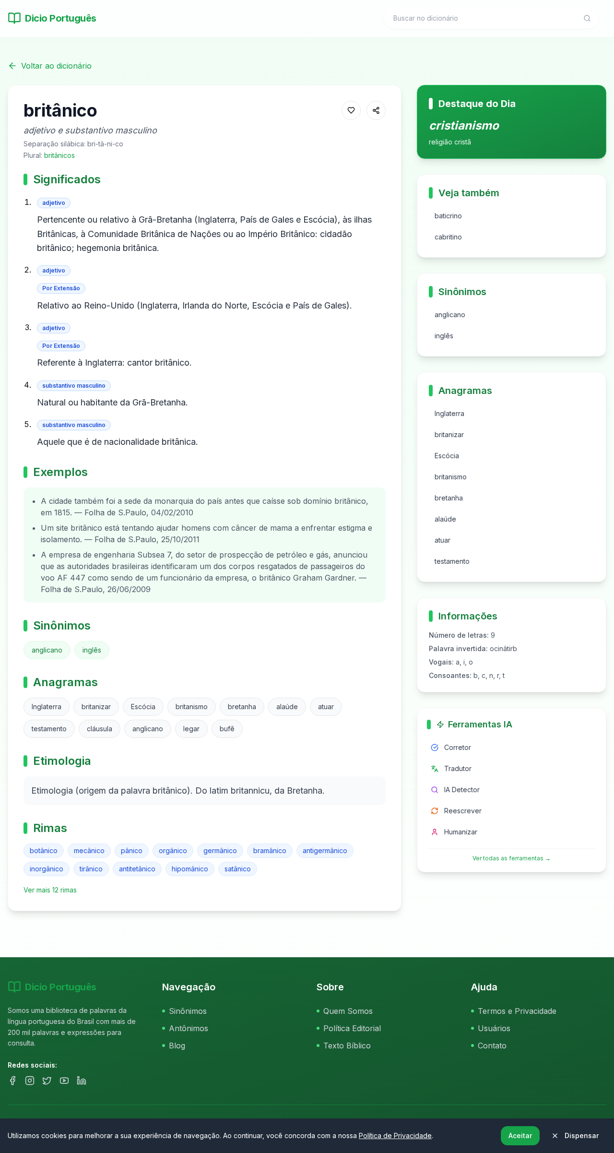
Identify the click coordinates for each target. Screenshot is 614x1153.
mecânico (89, 850)
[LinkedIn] (81, 1080)
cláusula (99, 729)
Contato (492, 1045)
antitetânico (137, 869)
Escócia (143, 706)
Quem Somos (348, 1011)
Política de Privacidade (395, 1135)
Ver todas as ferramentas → (511, 858)
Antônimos (188, 1028)
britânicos (59, 155)
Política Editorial (352, 1028)
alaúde (287, 706)
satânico (237, 869)
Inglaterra (46, 706)
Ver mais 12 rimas (50, 890)
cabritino (448, 237)
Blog (177, 1045)
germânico (220, 850)
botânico (44, 850)
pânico (131, 850)
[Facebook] (12, 1080)
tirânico (91, 869)
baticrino (448, 216)
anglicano (47, 650)
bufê (227, 729)
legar (191, 729)
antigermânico (325, 850)
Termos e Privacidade (517, 1011)
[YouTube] (64, 1080)
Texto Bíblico (347, 1045)
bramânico (269, 850)
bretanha (242, 706)
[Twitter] (47, 1080)
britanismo (192, 706)
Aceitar (520, 1135)
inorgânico (46, 869)
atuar (326, 706)
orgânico (173, 850)
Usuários (494, 1028)
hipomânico (190, 869)
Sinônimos (188, 1011)
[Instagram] (30, 1080)
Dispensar (582, 1135)
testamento (49, 729)
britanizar (96, 706)
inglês (92, 650)
